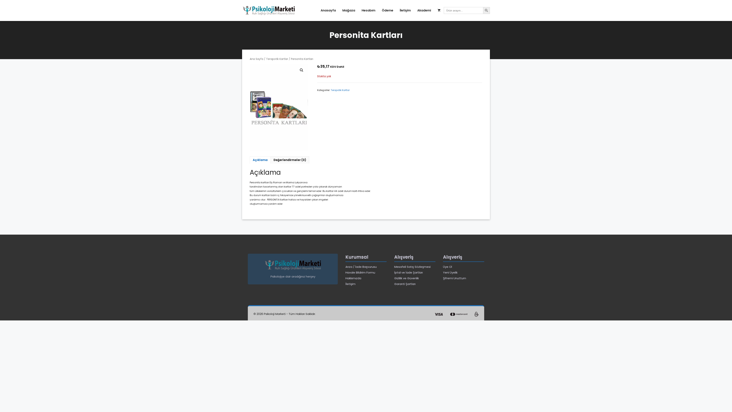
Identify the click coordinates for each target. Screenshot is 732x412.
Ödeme (387, 10)
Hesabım (368, 10)
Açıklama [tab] (260, 160)
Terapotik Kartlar (277, 59)
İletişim (405, 10)
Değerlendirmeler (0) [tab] (290, 160)
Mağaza (348, 10)
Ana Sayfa (256, 59)
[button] (301, 70)
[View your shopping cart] (439, 10)
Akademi (424, 10)
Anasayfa (328, 10)
